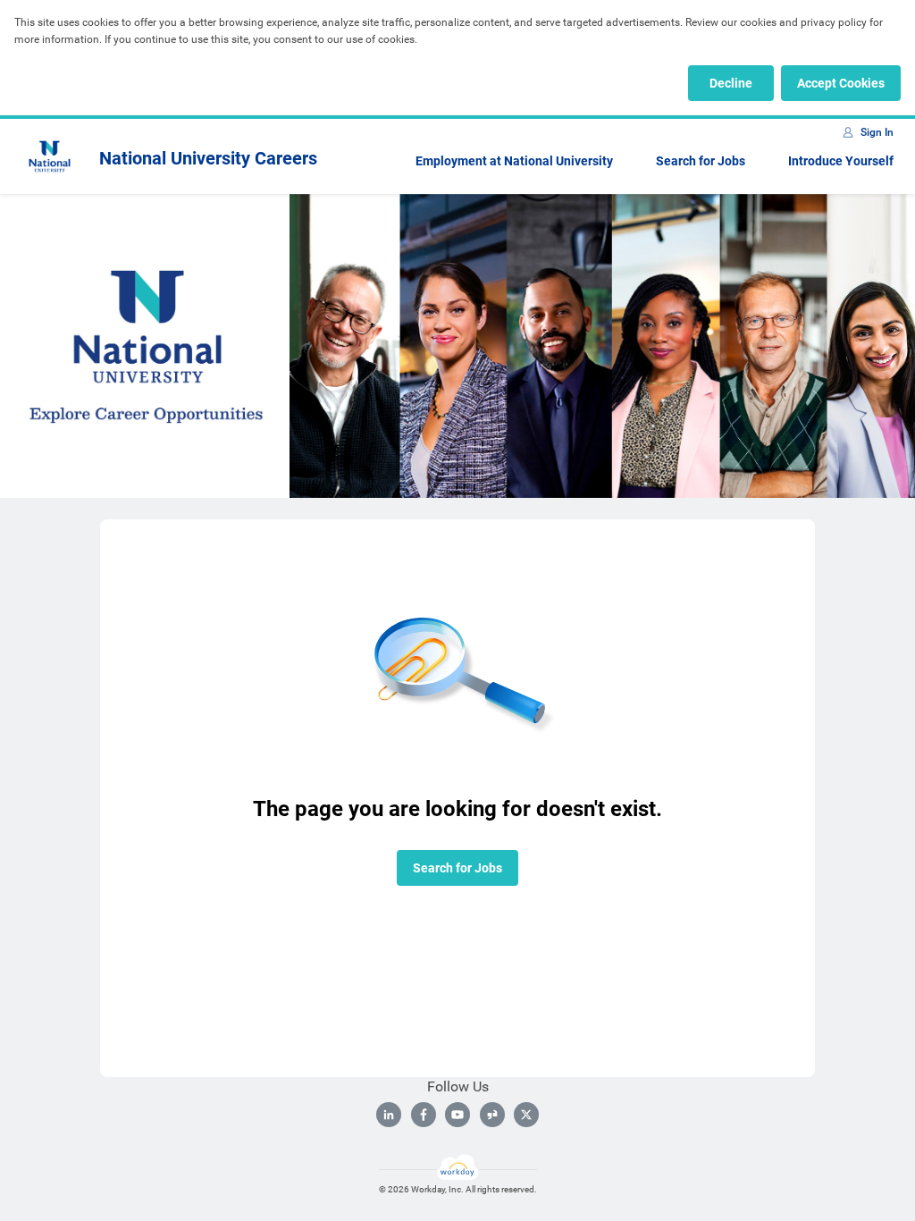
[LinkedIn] (388, 1114)
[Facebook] (423, 1114)
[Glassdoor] (492, 1114)
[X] (526, 1114)
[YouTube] (457, 1114)
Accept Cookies (841, 83)
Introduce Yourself (841, 161)
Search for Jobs (700, 161)
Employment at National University (514, 161)
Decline (730, 83)
